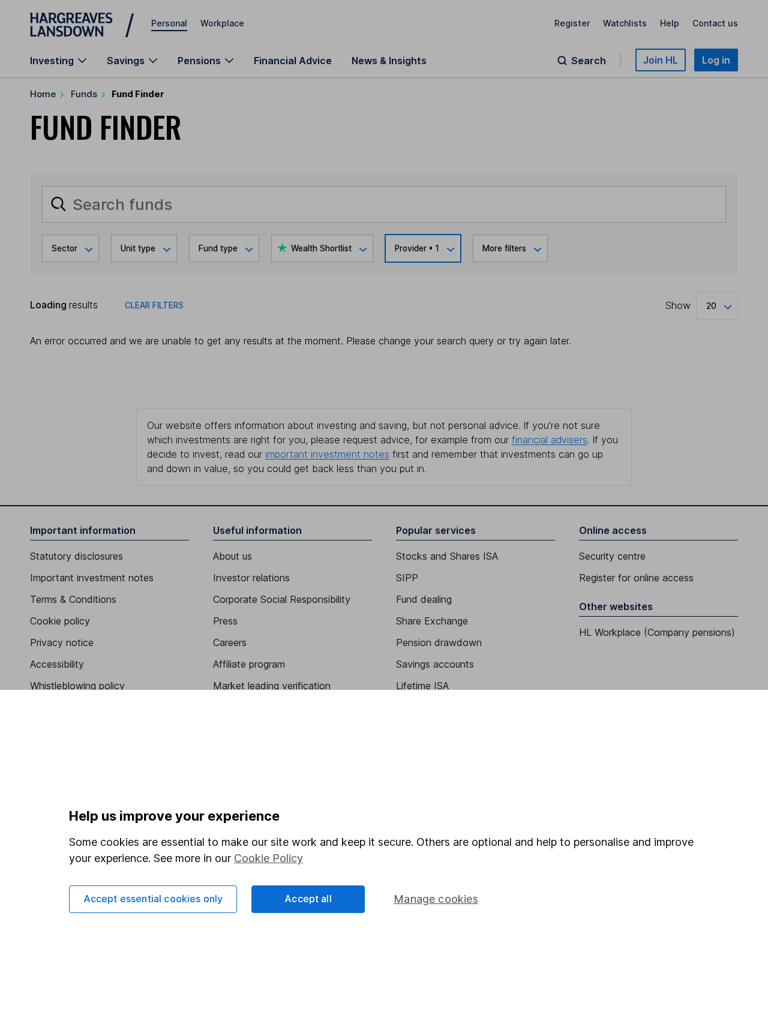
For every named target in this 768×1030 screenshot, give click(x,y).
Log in (716, 60)
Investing (52, 61)
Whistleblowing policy (77, 686)
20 (711, 306)
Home (43, 94)
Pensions (199, 61)
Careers (230, 642)
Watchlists (625, 23)
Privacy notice (62, 642)
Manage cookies (436, 899)
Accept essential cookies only (153, 899)
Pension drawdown (439, 642)
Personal (169, 23)
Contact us (715, 23)
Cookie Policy (268, 858)
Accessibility (57, 664)
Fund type (218, 248)
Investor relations (251, 578)
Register (572, 23)
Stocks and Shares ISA (447, 556)
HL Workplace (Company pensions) (657, 632)
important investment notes (327, 454)
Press (225, 621)
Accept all (308, 899)
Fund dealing (424, 599)
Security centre (612, 556)
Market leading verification (272, 686)
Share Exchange (432, 621)
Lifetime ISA (422, 686)
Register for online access (636, 578)
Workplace (222, 23)
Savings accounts (435, 664)
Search (588, 61)
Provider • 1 (417, 248)
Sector (64, 248)
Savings (126, 61)
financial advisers (549, 440)
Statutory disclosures (76, 556)
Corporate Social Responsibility (281, 599)
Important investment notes (92, 578)
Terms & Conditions (73, 599)
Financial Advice (293, 61)
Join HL (660, 60)
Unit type (138, 248)
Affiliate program (249, 664)
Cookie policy (60, 621)
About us (232, 556)
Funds (84, 94)
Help (669, 23)
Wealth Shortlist (321, 248)
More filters (504, 248)
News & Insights (389, 61)
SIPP (407, 578)
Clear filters (154, 305)
